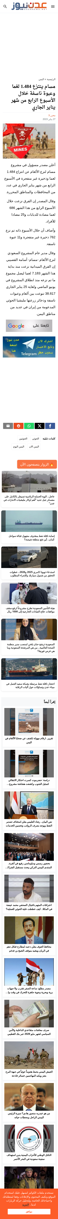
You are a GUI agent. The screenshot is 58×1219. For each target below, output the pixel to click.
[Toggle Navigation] (54, 6)
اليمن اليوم (18, 446)
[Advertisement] (29, 43)
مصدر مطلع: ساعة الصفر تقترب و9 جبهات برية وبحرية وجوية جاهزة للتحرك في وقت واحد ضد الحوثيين (29, 992)
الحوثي (35, 438)
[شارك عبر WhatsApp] (29, 426)
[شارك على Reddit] (18, 426)
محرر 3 (51, 115)
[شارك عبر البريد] (8, 426)
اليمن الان (34, 446)
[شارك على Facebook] (50, 426)
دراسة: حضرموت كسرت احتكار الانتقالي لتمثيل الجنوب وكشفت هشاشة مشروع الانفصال (29, 784)
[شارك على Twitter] (39, 426)
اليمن (41, 79)
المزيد (25, 1204)
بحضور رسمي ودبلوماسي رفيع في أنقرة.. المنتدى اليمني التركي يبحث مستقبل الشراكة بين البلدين (29, 867)
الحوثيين (23, 438)
